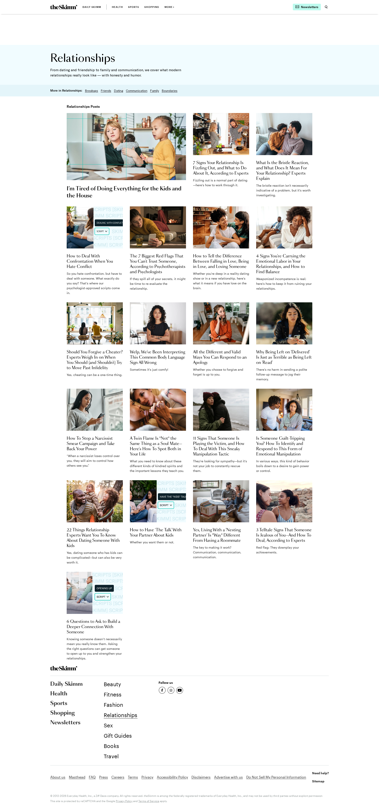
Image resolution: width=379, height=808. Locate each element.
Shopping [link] (151, 6)
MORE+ (169, 6)
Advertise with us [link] (228, 777)
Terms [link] (133, 777)
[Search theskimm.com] (326, 7)
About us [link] (57, 777)
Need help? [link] (320, 773)
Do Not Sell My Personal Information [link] (276, 777)
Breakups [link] (91, 91)
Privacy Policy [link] (124, 801)
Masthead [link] (77, 777)
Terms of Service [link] (148, 801)
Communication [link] (136, 91)
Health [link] (117, 6)
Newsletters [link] (65, 722)
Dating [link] (118, 91)
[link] (63, 7)
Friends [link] (106, 91)
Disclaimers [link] (201, 777)
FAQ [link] (92, 777)
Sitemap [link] (318, 781)
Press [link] (103, 777)
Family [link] (154, 91)
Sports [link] (133, 6)
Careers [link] (117, 777)
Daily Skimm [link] (91, 6)
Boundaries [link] (169, 91)
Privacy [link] (147, 777)
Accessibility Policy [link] (172, 777)
